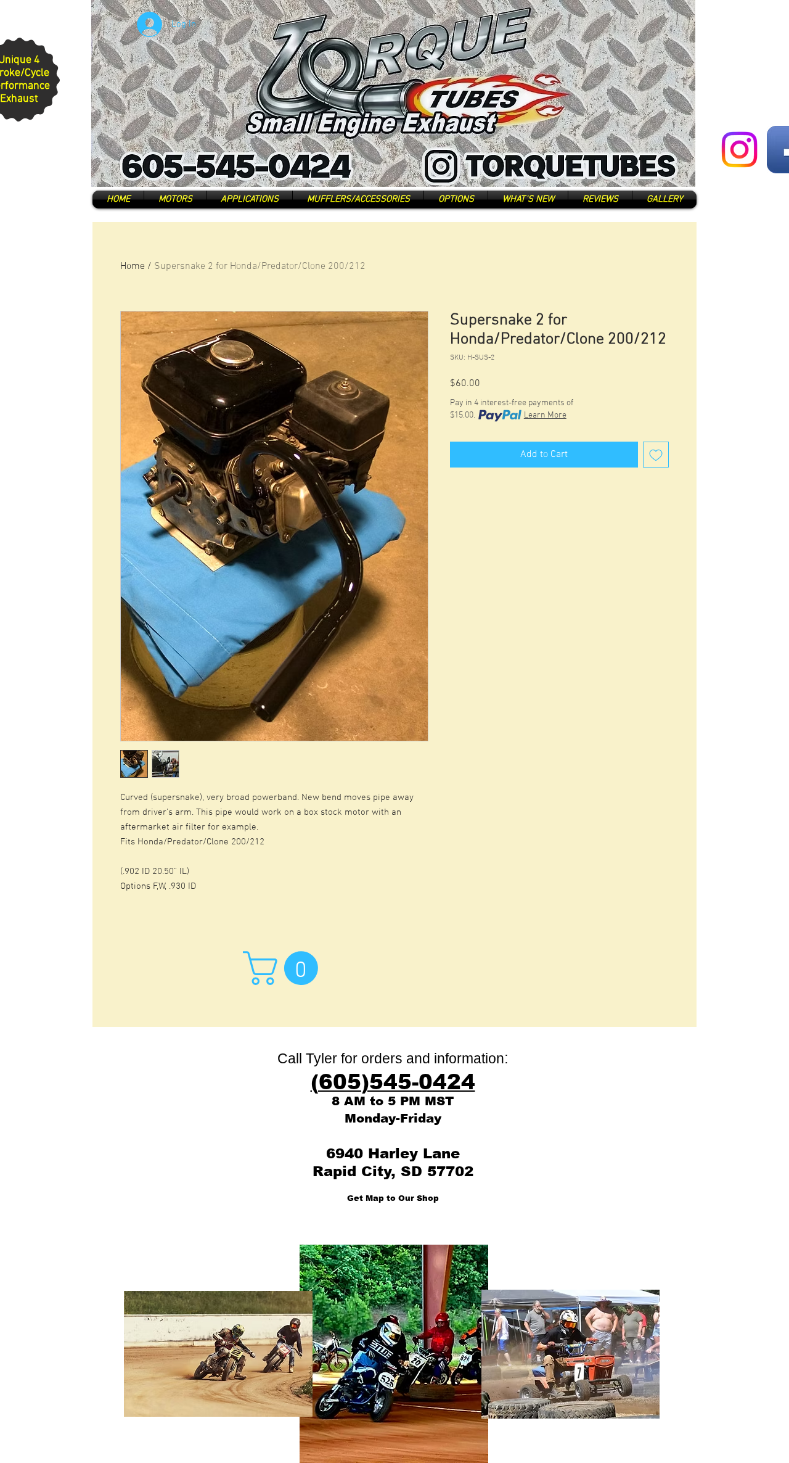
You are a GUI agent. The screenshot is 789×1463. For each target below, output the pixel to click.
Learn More (545, 415)
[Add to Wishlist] (656, 455)
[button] (284, 968)
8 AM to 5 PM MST (393, 1101)
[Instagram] (739, 149)
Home (132, 266)
